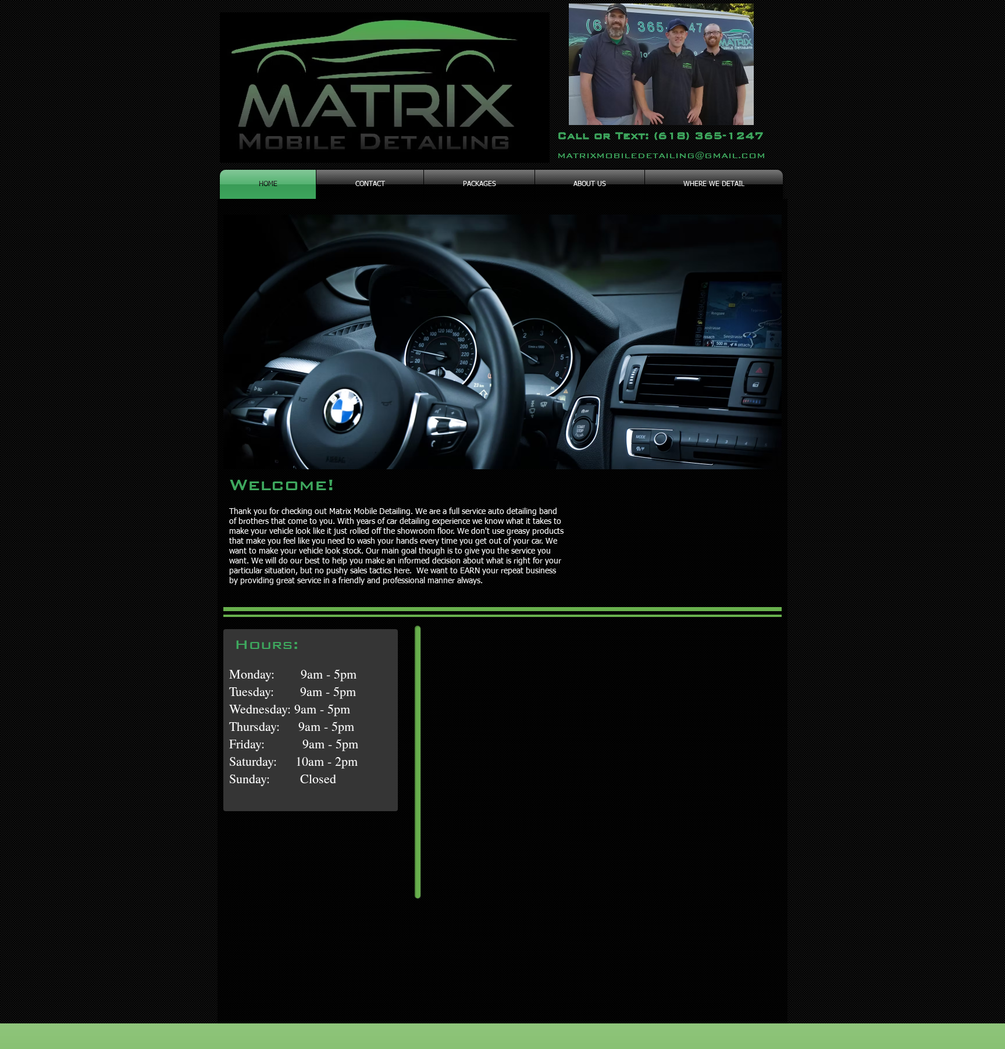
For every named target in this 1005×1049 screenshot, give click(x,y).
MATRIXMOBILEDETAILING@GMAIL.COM (661, 155)
